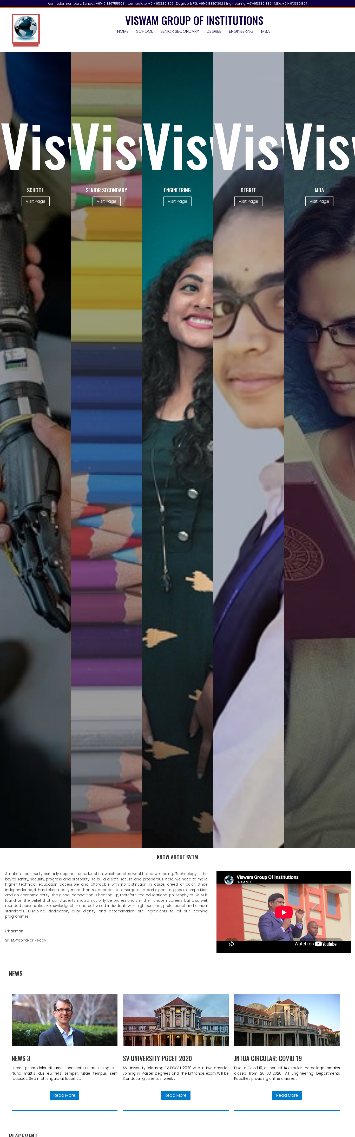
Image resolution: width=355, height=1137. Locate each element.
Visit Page (35, 201)
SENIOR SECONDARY (179, 31)
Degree (214, 31)
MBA (265, 31)
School (144, 31)
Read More (64, 1095)
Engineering (241, 31)
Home (123, 31)
